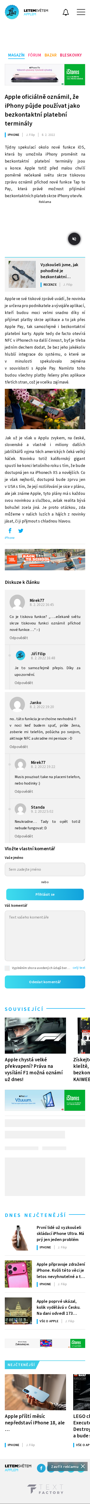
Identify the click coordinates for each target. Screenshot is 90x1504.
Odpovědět (19, 638)
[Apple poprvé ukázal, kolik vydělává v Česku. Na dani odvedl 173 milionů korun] (18, 1311)
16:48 (43, 658)
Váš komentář (16, 905)
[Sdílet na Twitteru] (21, 531)
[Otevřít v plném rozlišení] (45, 410)
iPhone (13, 134)
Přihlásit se (45, 894)
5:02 (42, 811)
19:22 (43, 766)
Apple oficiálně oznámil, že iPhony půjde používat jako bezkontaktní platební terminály (42, 110)
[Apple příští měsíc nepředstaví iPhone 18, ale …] (35, 1392)
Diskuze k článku (22, 582)
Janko (35, 703)
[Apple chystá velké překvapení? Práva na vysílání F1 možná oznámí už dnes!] (35, 1036)
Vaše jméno (14, 857)
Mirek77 (37, 601)
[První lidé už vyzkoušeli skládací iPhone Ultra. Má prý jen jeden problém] (18, 1237)
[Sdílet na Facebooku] (10, 531)
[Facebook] (41, 1468)
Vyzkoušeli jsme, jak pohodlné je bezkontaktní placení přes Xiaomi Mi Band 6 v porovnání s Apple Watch (59, 270)
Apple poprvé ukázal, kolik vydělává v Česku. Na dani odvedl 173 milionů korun (59, 1307)
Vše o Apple (49, 1321)
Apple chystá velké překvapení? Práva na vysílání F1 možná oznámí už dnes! (34, 1069)
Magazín (16, 55)
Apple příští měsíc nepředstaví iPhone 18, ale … (35, 1423)
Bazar (51, 55)
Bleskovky (71, 55)
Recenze (50, 285)
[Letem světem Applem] (26, 12)
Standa (38, 807)
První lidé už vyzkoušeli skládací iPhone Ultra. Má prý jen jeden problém (60, 1233)
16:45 (42, 604)
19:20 (42, 707)
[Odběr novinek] (65, 13)
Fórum (34, 55)
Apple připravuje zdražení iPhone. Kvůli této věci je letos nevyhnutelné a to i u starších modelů (61, 1270)
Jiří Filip (38, 654)
